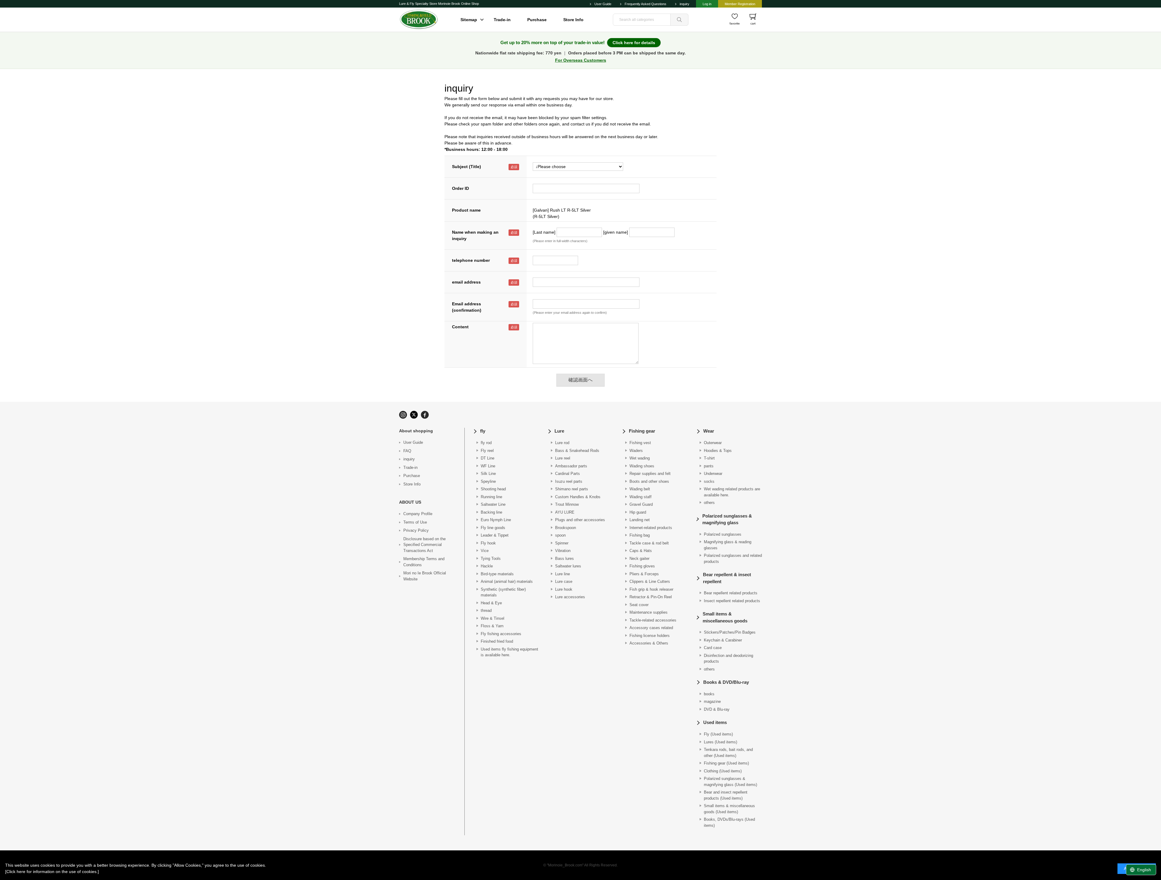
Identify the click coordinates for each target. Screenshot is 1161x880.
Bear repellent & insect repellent (727, 578)
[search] (679, 20)
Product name (466, 210)
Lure (559, 431)
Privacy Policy (416, 530)
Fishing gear (642, 431)
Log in (707, 4)
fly (482, 431)
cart (753, 23)
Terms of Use (415, 522)
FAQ (407, 451)
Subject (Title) (466, 166)
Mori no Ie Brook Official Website (424, 576)
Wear (708, 431)
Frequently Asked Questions (645, 4)
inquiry (684, 4)
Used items (715, 722)
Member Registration (740, 4)
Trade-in (502, 19)
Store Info (573, 19)
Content (460, 326)
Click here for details (634, 42)
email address (466, 282)
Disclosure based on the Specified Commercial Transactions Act (424, 545)
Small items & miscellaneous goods (725, 617)
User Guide (602, 4)
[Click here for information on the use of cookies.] (52, 871)
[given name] (615, 232)
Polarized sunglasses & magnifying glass (727, 519)
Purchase (537, 19)
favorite (735, 23)
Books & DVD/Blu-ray (726, 682)
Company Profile (417, 513)
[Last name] (544, 232)
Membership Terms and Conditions (423, 562)
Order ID (460, 188)
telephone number (471, 260)
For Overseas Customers (580, 60)
